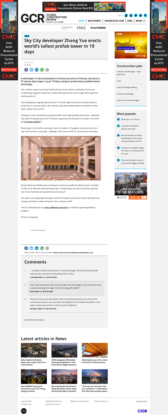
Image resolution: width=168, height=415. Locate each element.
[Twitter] (135, 15)
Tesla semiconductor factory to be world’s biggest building (132, 161)
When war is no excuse (130, 119)
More (139, 20)
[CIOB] (115, 411)
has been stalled (32, 121)
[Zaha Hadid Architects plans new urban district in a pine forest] (34, 350)
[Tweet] (31, 70)
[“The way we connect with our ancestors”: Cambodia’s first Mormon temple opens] (95, 376)
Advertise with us (53, 401)
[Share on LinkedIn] (37, 70)
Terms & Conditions (79, 401)
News (81, 20)
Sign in (120, 15)
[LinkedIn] (140, 15)
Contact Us (26, 404)
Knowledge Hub (114, 20)
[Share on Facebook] (26, 70)
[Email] (131, 15)
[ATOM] (52, 411)
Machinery (94, 20)
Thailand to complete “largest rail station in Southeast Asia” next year (132, 151)
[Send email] (47, 70)
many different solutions (56, 207)
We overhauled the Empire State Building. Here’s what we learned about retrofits (131, 138)
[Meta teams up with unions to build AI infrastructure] (95, 350)
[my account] (126, 15)
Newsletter (26, 401)
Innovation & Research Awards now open (130, 127)
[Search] (145, 15)
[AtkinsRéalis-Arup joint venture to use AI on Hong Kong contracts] (34, 376)
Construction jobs (129, 66)
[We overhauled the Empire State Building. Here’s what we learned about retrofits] (64, 376)
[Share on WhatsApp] (42, 70)
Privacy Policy (101, 401)
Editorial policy (53, 404)
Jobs (129, 20)
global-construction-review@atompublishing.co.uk (73, 252)
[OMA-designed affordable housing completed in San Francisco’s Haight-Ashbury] (64, 350)
